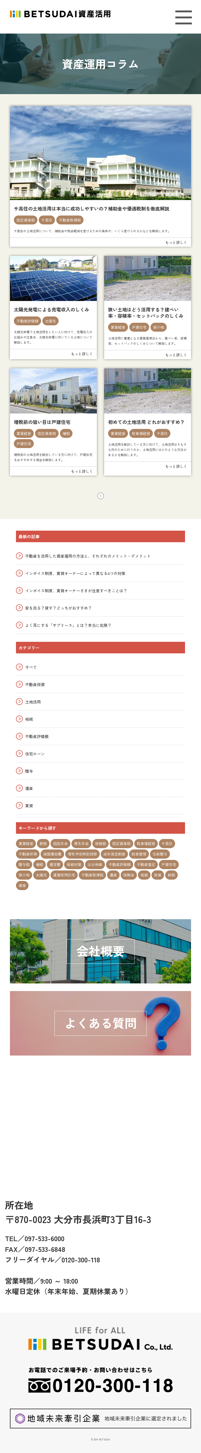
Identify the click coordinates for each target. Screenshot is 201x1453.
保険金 (128, 875)
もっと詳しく (176, 242)
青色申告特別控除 (82, 854)
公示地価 (95, 864)
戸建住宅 (139, 327)
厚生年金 (81, 843)
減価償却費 (52, 854)
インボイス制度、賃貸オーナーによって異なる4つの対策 (75, 573)
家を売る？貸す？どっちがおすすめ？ (58, 608)
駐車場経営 (141, 433)
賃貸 (29, 805)
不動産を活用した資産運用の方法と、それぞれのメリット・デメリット (88, 556)
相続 (29, 719)
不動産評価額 (27, 321)
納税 (171, 875)
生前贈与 (160, 854)
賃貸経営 (118, 327)
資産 (22, 885)
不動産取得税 (70, 220)
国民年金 (60, 843)
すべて (31, 667)
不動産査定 (146, 864)
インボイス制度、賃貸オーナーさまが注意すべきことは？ (76, 590)
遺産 (29, 788)
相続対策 (74, 864)
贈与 (29, 771)
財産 (157, 875)
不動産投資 (35, 684)
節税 (43, 843)
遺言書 (54, 864)
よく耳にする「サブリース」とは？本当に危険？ (68, 625)
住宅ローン (35, 753)
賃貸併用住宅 (64, 875)
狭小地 (158, 327)
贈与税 (24, 864)
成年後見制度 (114, 854)
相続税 (100, 843)
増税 (66, 433)
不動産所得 (28, 854)
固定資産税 (25, 220)
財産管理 (139, 854)
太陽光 (50, 321)
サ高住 (46, 220)
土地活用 (33, 701)
